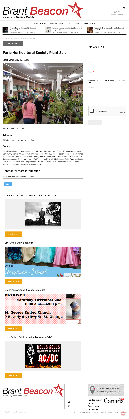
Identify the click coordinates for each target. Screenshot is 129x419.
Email (91, 72)
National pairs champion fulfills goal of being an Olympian (67, 29)
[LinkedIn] (69, 406)
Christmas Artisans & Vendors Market (25, 290)
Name (91, 62)
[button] (124, 8)
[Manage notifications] (123, 413)
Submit (95, 122)
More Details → (13, 234)
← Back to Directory (13, 43)
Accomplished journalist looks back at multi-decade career (109, 29)
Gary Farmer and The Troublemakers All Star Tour (31, 195)
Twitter (7, 184)
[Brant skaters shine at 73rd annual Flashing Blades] (5, 30)
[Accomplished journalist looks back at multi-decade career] (90, 30)
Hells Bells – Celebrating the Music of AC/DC (28, 337)
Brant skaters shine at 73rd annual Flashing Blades (23, 29)
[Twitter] (69, 402)
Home (5, 38)
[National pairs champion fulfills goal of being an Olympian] (48, 30)
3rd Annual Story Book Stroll (20, 242)
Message (92, 87)
